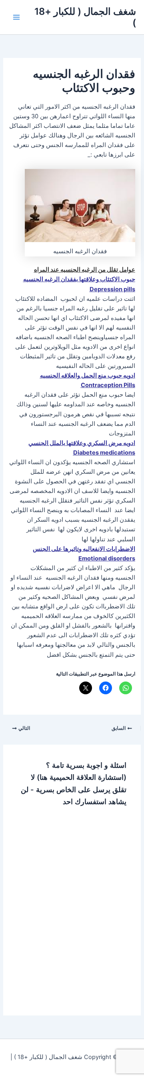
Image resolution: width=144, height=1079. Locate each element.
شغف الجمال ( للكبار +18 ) (85, 17)
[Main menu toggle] (16, 17)
